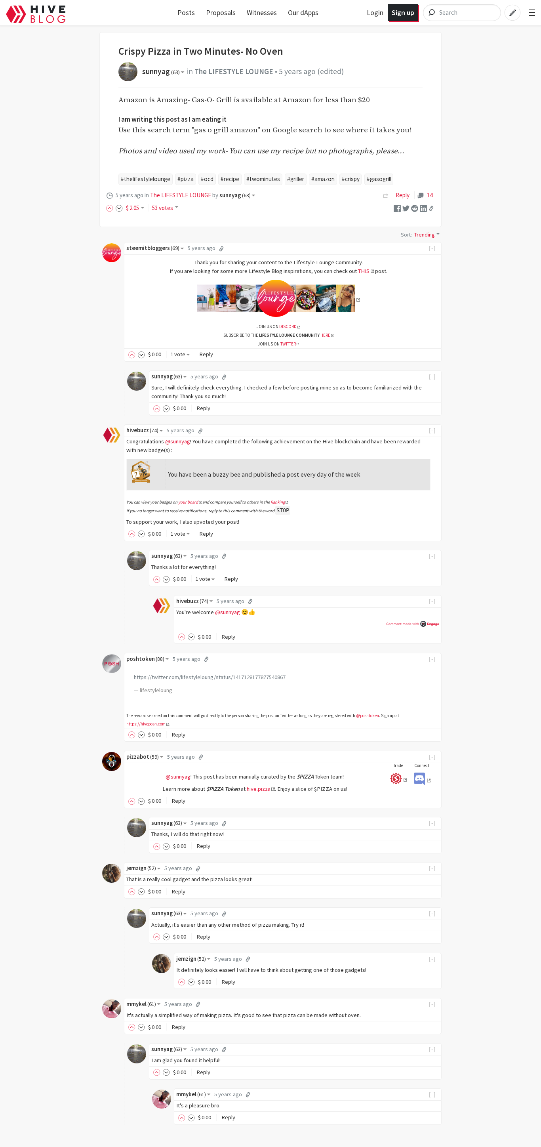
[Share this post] (431, 208)
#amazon (323, 179)
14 (429, 195)
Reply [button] (206, 354)
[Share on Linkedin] (423, 208)
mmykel (141, 1004)
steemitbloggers (152, 248)
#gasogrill (379, 179)
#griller (295, 179)
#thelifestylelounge (145, 179)
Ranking (277, 502)
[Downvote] (119, 208)
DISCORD (288, 326)
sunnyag (161, 71)
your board (188, 502)
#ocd (207, 179)
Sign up (403, 12)
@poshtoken (367, 715)
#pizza (185, 179)
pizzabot (142, 756)
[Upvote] (111, 208)
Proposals (221, 12)
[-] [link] (432, 248)
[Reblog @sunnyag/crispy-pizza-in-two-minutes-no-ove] (385, 195)
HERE (325, 335)
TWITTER (288, 344)
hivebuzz (142, 430)
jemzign (141, 868)
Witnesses (262, 12)
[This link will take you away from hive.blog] (278, 299)
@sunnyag (177, 441)
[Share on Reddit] (414, 208)
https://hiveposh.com (146, 724)
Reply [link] (403, 195)
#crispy (351, 179)
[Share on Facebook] (397, 208)
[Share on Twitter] (406, 208)
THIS (364, 271)
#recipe (230, 179)
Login (375, 12)
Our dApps (303, 12)
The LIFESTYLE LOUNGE (233, 71)
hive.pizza (258, 788)
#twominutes (263, 179)
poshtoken (145, 658)
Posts (186, 12)
